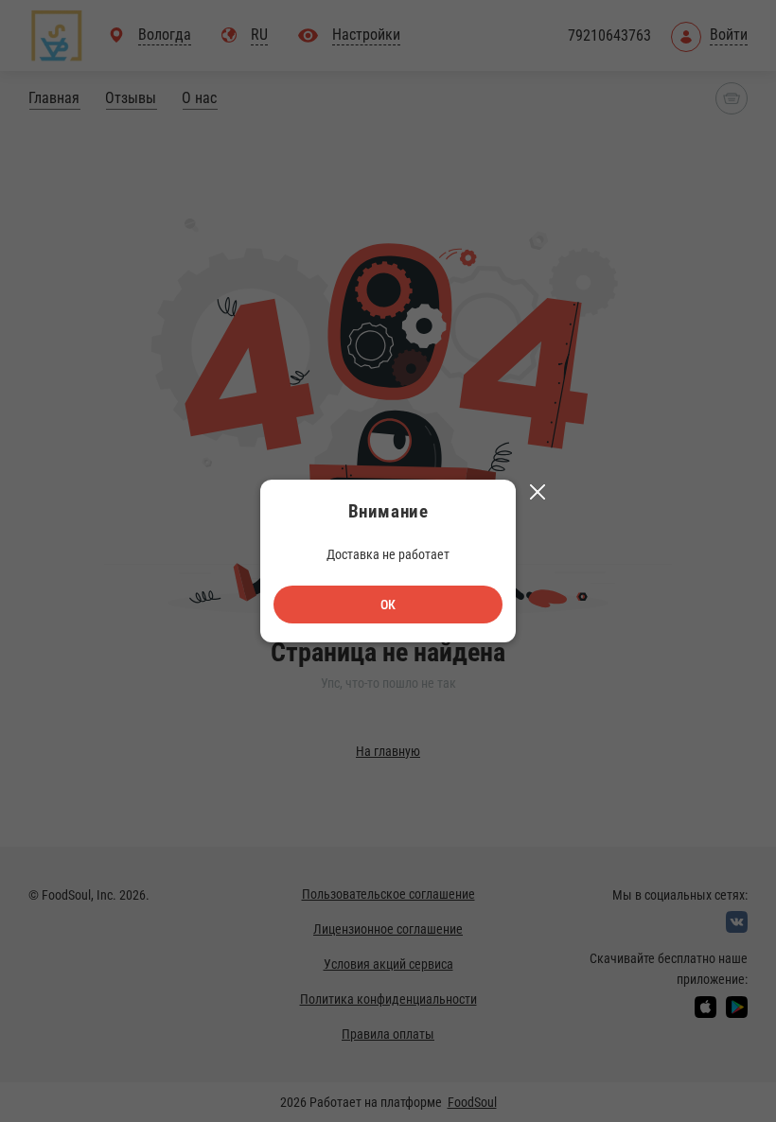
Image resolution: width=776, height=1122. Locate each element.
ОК (388, 604)
